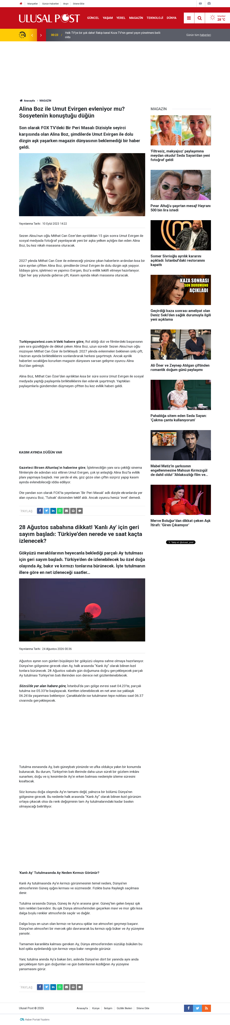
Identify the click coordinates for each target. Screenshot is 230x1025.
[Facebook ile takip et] (188, 1008)
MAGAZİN (136, 18)
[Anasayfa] (21, 3)
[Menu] (189, 18)
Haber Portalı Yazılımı (37, 1019)
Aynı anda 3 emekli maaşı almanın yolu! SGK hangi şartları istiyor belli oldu (111, 35)
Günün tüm (198, 35)
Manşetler (32, 3)
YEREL (121, 18)
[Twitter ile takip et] (197, 1008)
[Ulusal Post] (49, 17)
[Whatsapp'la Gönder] (60, 511)
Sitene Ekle (78, 3)
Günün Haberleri (50, 3)
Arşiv (65, 3)
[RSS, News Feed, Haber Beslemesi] (206, 1008)
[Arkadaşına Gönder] (66, 511)
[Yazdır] (73, 511)
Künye (96, 1008)
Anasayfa (82, 1008)
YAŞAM (108, 18)
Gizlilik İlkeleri (124, 1008)
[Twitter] (46, 511)
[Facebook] (40, 511)
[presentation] (31, 35)
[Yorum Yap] (80, 511)
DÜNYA (171, 18)
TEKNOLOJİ (155, 18)
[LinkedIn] (53, 511)
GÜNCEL (93, 18)
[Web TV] (200, 3)
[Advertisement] (115, 68)
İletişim (108, 1008)
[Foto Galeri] (209, 3)
